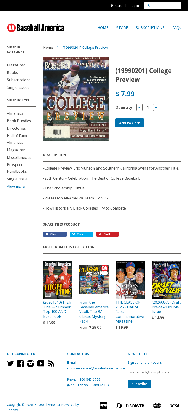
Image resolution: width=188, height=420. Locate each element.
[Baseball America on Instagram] (30, 365)
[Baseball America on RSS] (51, 365)
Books (12, 72)
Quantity (123, 107)
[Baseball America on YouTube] (41, 365)
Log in (134, 5)
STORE (122, 27)
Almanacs (15, 113)
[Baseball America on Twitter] (10, 365)
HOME (102, 27)
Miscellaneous (19, 157)
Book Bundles (19, 120)
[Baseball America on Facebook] (20, 365)
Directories (16, 128)
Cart (118, 5)
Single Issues (18, 87)
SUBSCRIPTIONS (150, 27)
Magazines (16, 64)
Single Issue (17, 178)
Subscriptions (18, 79)
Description (54, 155)
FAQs (176, 27)
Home (48, 47)
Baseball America (47, 404)
